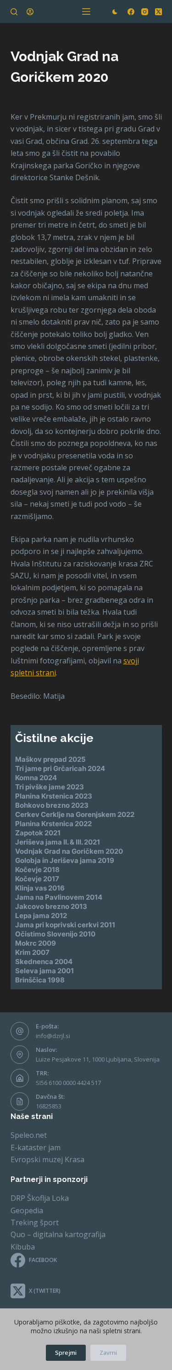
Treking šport (35, 1222)
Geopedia (27, 1210)
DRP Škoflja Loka (40, 1198)
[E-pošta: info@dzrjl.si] (20, 1031)
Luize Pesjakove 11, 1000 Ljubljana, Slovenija (98, 1059)
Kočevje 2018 (37, 869)
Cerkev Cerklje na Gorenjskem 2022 (74, 814)
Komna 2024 (36, 777)
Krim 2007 (32, 952)
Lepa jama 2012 (41, 915)
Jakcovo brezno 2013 (51, 906)
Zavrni (108, 1352)
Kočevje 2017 (37, 878)
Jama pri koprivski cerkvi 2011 (65, 924)
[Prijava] (30, 11)
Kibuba (23, 1247)
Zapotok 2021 (38, 832)
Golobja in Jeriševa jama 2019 (64, 860)
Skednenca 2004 (43, 961)
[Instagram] (144, 11)
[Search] (14, 11)
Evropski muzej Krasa (47, 1159)
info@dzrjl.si (53, 1036)
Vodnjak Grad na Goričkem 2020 (69, 851)
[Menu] (86, 11)
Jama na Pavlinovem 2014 (58, 897)
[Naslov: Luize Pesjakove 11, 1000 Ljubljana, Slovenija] (20, 1054)
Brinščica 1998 (40, 980)
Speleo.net (29, 1135)
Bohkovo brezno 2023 (52, 805)
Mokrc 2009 (35, 943)
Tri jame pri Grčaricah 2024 (60, 768)
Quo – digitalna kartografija (58, 1234)
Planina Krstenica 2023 (53, 796)
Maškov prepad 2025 (50, 759)
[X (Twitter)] (158, 11)
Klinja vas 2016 (40, 888)
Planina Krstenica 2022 (53, 823)
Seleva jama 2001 (44, 970)
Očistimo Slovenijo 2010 (55, 934)
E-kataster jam (36, 1147)
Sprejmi (66, 1352)
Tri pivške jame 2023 (49, 786)
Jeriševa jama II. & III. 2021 (57, 842)
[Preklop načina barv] (114, 11)
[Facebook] (131, 11)
